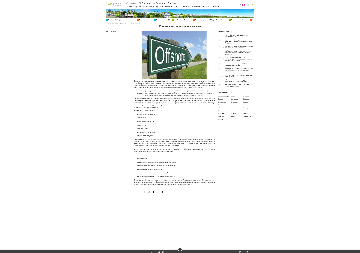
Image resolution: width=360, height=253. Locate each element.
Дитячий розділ (248, 116)
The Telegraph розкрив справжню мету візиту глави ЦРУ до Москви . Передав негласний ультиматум (239, 52)
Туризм (220, 99)
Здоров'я (246, 96)
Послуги (233, 113)
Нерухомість (160, 6)
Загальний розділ (223, 96)
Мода (245, 110)
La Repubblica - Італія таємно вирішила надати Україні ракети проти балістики (239, 47)
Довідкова (177, 6)
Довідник (146, 3)
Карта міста (169, 6)
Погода (151, 6)
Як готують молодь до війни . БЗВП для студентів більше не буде (237, 85)
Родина (245, 113)
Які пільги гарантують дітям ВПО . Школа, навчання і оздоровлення (237, 64)
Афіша (173, 3)
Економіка (221, 110)
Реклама (220, 119)
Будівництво (222, 102)
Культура (246, 107)
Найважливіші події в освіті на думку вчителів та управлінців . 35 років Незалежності (239, 80)
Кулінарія (221, 113)
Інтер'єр (233, 110)
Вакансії (145, 6)
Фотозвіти (186, 6)
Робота (233, 116)
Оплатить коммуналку (134, 6)
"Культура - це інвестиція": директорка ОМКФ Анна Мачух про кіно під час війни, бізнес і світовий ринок (239, 70)
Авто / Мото (205, 6)
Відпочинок (234, 102)
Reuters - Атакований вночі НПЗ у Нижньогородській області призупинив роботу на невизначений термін (239, 59)
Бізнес (220, 105)
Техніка (233, 96)
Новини (133, 3)
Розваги (245, 102)
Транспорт (246, 99)
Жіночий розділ (222, 107)
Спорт (245, 105)
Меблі (232, 105)
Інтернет (233, 107)
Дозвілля (160, 3)
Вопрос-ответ (195, 6)
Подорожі (221, 116)
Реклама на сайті (110, 252)
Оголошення (215, 6)
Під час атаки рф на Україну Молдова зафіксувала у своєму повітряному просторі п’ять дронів (238, 41)
